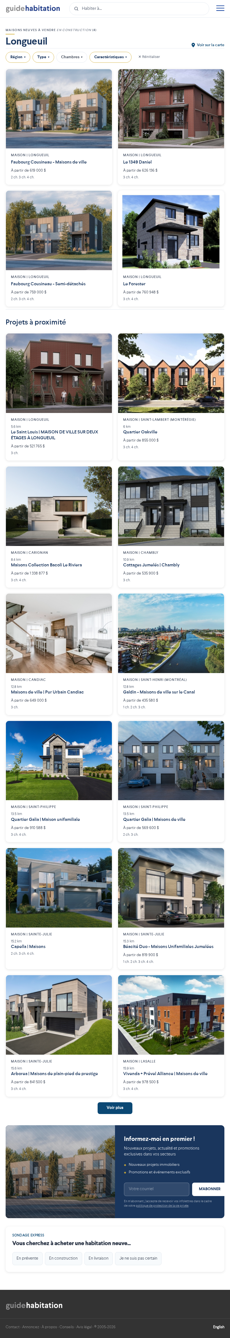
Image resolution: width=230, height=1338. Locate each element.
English (218, 1327)
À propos (49, 1327)
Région (18, 57)
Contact (13, 1327)
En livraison (99, 1258)
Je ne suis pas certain (138, 1258)
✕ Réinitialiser (149, 57)
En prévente (27, 1258)
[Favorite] (103, 77)
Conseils (66, 1327)
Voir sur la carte (210, 45)
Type (43, 57)
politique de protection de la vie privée (162, 1206)
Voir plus (115, 1108)
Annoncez (30, 1327)
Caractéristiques (110, 57)
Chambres (71, 57)
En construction (63, 1258)
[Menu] (220, 8)
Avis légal (84, 1327)
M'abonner (209, 1189)
